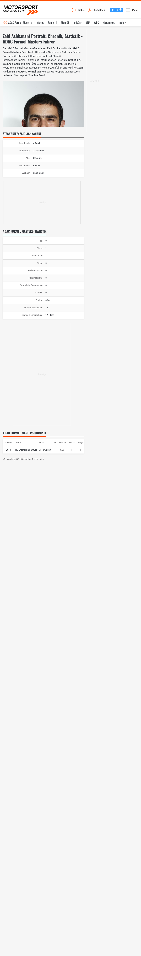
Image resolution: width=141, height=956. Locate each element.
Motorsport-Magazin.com (21, 10)
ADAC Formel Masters (20, 22)
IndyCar (77, 22)
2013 (8, 450)
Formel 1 (52, 22)
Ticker (81, 10)
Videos (40, 22)
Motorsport (109, 22)
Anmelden (99, 10)
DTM (87, 22)
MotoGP (65, 22)
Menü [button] (135, 10)
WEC (96, 22)
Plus (115, 10)
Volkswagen (45, 450)
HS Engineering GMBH (26, 450)
